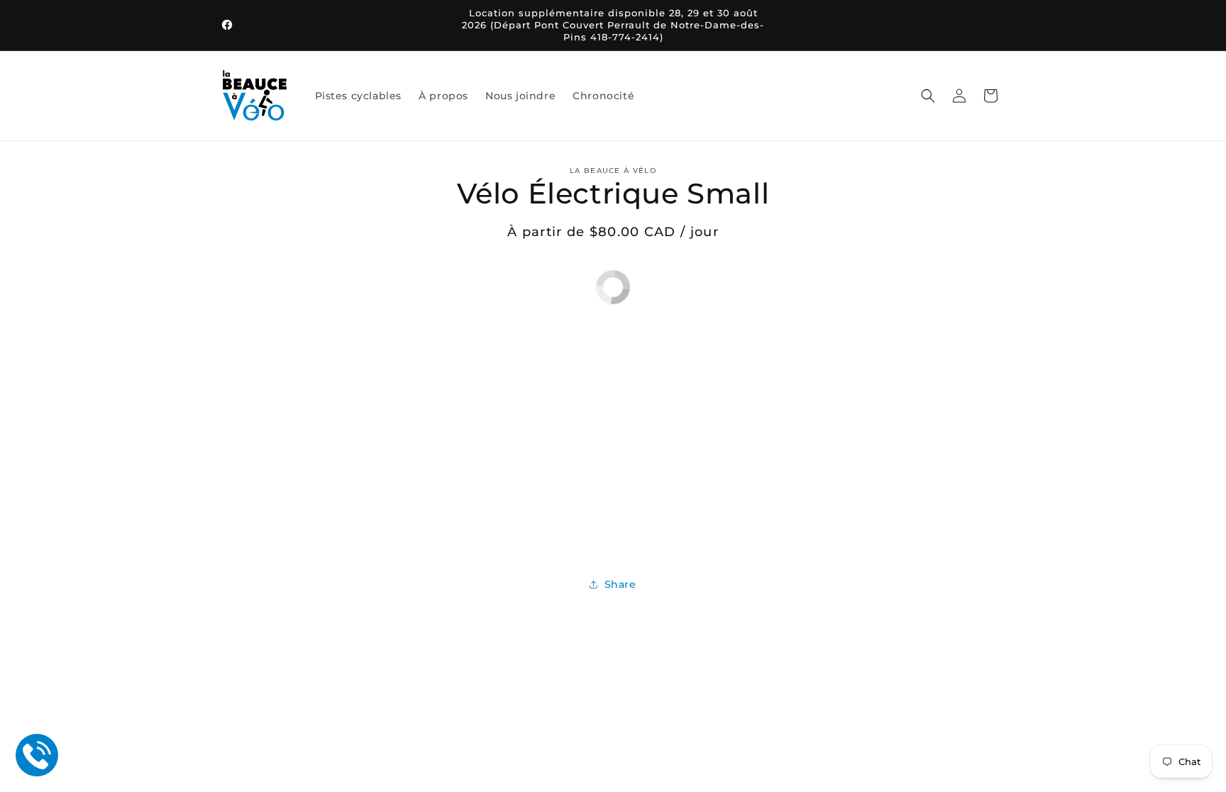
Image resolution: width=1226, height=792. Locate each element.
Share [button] (620, 584)
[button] (928, 95)
